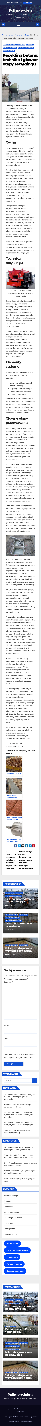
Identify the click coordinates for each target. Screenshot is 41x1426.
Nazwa (6, 1025)
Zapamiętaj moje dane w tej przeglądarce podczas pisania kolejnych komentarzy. (19, 1056)
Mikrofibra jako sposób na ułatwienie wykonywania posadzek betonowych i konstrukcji (18, 1115)
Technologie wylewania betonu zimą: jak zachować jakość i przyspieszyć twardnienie (19, 1097)
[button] (33, 24)
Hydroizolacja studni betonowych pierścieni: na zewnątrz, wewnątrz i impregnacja (25, 859)
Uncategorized (9, 1229)
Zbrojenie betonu (8, 50)
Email (6, 1038)
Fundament (29, 44)
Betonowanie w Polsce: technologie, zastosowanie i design (19, 1332)
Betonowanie (21, 44)
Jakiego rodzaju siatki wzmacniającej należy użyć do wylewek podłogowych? (18, 952)
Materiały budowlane (9, 47)
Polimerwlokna (20, 10)
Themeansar (20, 1411)
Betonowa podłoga (22, 35)
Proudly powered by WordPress (14, 1409)
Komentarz (8, 982)
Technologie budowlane (25, 47)
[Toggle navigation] (19, 24)
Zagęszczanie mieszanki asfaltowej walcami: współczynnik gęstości (12, 861)
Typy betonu (8, 1223)
